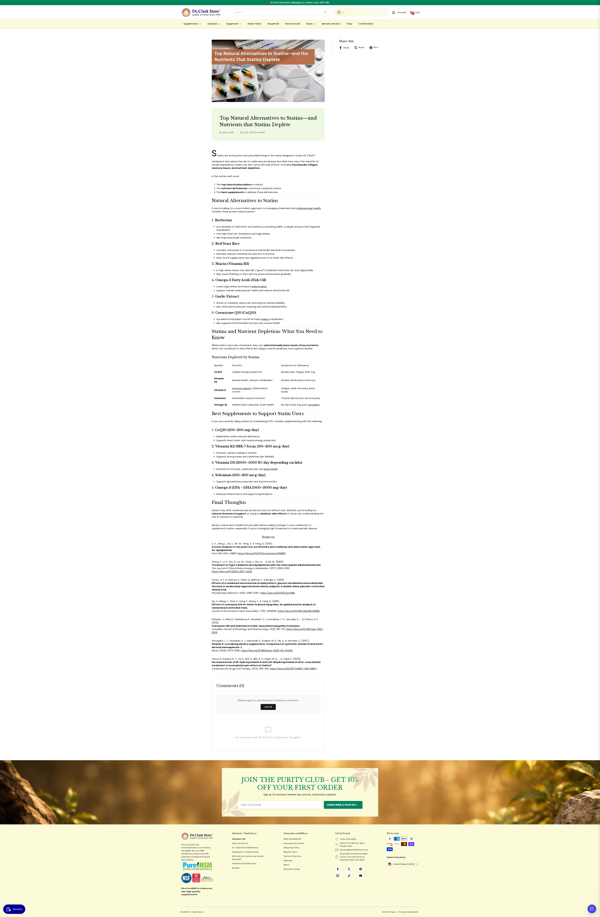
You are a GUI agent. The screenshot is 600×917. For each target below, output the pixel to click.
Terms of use (389, 911)
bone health (271, 469)
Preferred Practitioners (244, 863)
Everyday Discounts (294, 843)
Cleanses (212, 23)
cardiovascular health (308, 208)
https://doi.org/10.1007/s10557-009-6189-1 (293, 668)
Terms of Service (292, 856)
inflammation (259, 286)
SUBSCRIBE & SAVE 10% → (343, 805)
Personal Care (292, 23)
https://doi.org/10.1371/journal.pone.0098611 (261, 553)
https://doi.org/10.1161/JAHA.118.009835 (299, 611)
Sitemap (288, 860)
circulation (314, 404)
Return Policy (290, 851)
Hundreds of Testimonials (245, 851)
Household (273, 23)
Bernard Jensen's (331, 23)
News (286, 864)
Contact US (238, 839)
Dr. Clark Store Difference (245, 847)
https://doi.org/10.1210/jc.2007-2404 (232, 571)
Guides (235, 867)
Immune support (241, 388)
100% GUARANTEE (292, 839)
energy (265, 319)
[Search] (325, 12)
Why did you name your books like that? (248, 858)
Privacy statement (408, 911)
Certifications (365, 23)
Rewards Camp (292, 869)
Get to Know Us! (240, 843)
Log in (268, 706)
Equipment (233, 23)
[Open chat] (592, 909)
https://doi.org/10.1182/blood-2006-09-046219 (266, 650)
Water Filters (254, 23)
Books (310, 23)
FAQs (349, 23)
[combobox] (282, 12)
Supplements (191, 23)
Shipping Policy (291, 847)
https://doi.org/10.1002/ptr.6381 (277, 593)
